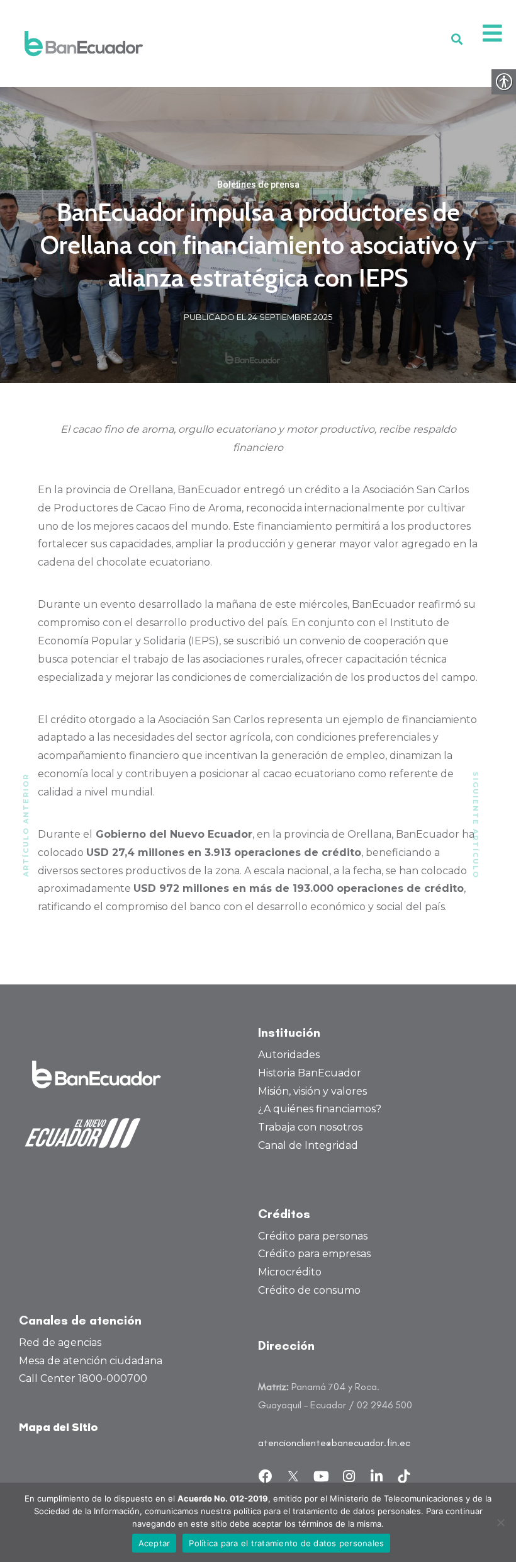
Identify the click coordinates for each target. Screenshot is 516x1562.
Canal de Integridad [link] (308, 1145)
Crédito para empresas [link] (314, 1254)
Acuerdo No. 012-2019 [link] (222, 1498)
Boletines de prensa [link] (258, 185)
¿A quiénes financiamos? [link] (319, 1109)
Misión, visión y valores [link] (312, 1091)
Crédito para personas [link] (312, 1236)
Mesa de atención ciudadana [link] (90, 1361)
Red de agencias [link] (60, 1342)
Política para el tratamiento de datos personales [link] (286, 1543)
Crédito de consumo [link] (309, 1290)
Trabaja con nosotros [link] (310, 1127)
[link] (84, 43)
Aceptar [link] (154, 1543)
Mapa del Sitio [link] (58, 1428)
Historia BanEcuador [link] (309, 1073)
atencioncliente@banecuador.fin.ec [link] (334, 1443)
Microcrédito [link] (290, 1272)
